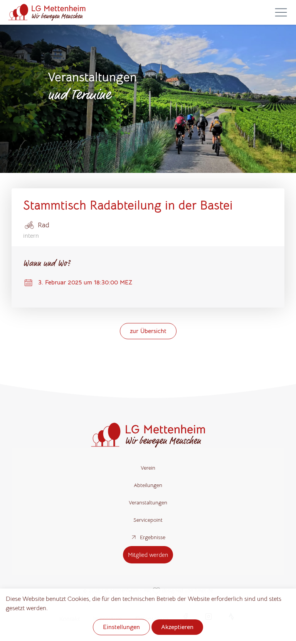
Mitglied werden (148, 554)
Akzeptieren (177, 627)
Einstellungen (121, 627)
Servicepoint (148, 519)
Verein (148, 467)
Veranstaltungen (148, 502)
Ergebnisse (152, 537)
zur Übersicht (148, 331)
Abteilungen (148, 485)
